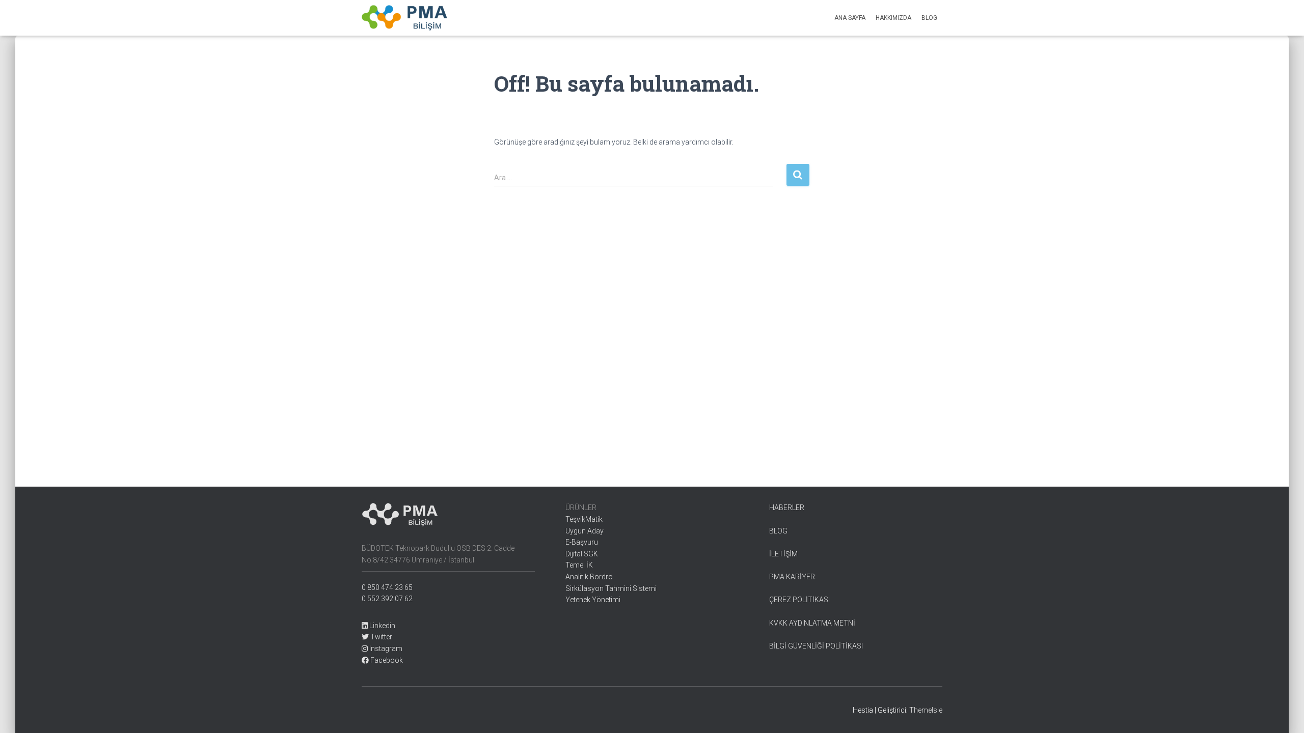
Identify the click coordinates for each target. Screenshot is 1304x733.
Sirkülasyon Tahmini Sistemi (611, 588)
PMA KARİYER (792, 577)
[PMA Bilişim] (404, 18)
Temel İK (579, 565)
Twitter (380, 637)
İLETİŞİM (783, 554)
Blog (929, 17)
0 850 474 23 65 (387, 587)
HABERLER (786, 507)
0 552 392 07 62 (387, 599)
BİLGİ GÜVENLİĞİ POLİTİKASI (816, 646)
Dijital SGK (581, 554)
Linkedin (381, 626)
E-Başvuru (581, 542)
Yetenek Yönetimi (592, 600)
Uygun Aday (584, 531)
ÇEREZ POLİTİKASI (799, 600)
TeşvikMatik (584, 519)
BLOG (778, 531)
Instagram (385, 648)
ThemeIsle (925, 710)
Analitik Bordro (589, 577)
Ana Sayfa (849, 17)
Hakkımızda (893, 17)
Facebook (386, 660)
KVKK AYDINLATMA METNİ (812, 623)
